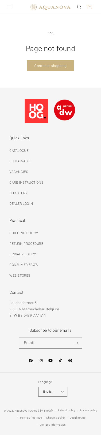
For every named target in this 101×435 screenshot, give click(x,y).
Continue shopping (50, 66)
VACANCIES (18, 172)
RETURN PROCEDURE (26, 243)
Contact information (53, 424)
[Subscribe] (76, 343)
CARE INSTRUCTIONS (26, 182)
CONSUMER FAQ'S (23, 265)
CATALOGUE (18, 150)
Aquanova (21, 410)
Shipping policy (56, 417)
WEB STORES (19, 275)
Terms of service (31, 417)
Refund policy (66, 410)
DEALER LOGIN (21, 203)
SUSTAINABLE (20, 161)
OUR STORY (18, 193)
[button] (9, 7)
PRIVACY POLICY (22, 254)
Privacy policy (88, 410)
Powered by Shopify (41, 410)
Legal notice (77, 417)
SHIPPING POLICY (23, 233)
